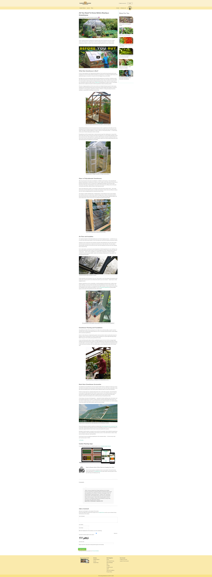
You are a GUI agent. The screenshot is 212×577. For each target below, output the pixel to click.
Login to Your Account (124, 561)
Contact (117, 8)
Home (108, 559)
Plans (92, 8)
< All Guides (81, 440)
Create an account (122, 3)
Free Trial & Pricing (110, 561)
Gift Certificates (110, 562)
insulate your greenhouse (104, 287)
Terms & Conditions (110, 570)
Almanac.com (123, 8)
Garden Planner (83, 8)
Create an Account (123, 559)
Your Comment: (82, 516)
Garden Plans (96, 562)
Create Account (110, 567)
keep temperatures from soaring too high (109, 426)
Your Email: (81, 527)
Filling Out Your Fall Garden (124, 35)
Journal (88, 8)
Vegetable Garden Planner (106, 446)
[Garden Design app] (99, 464)
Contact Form (101, 512)
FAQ (107, 564)
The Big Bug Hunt (97, 471)
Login (130, 3)
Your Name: (81, 524)
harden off (97, 82)
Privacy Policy (109, 571)
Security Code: (81, 541)
